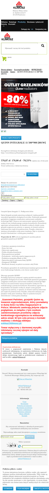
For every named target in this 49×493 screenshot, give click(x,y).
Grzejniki (4, 72)
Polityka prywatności (24, 406)
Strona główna (6, 70)
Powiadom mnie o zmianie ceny (12, 191)
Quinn (12, 72)
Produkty (22, 22)
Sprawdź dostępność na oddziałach (13, 185)
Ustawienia (8, 488)
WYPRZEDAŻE (37, 70)
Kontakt (11, 24)
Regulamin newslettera (24, 408)
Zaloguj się (25, 29)
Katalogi (12, 22)
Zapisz (12, 200)
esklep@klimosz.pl (11, 323)
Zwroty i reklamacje (24, 410)
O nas (24, 402)
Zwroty (4, 24)
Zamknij (5, 200)
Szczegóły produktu (21, 70)
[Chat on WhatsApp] (24, 379)
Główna (4, 22)
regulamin (33, 432)
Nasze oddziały (24, 414)
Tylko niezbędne (23, 488)
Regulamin (24, 404)
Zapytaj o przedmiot (8, 189)
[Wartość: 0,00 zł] (5, 60)
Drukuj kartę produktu (11, 138)
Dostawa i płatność (35, 22)
